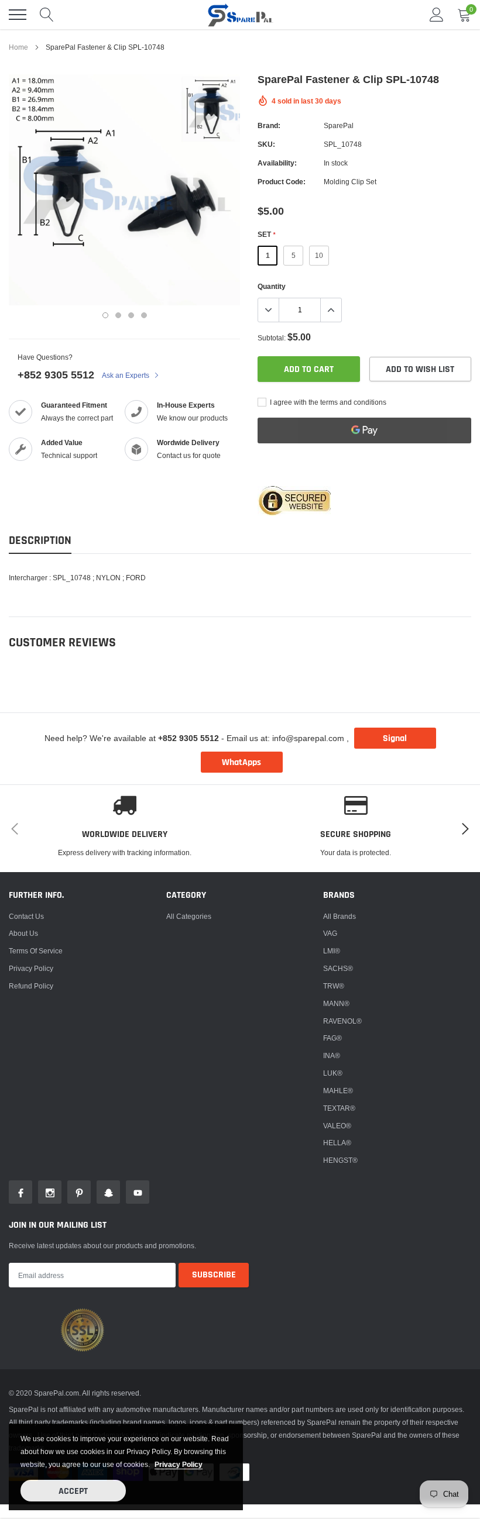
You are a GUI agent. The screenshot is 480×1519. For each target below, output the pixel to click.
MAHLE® (338, 1090)
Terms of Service (36, 950)
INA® (331, 1055)
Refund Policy (31, 985)
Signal (395, 738)
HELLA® (337, 1142)
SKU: (266, 144)
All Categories (188, 916)
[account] (437, 14)
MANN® (336, 1003)
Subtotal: (272, 337)
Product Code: (282, 181)
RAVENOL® (342, 1021)
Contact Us (26, 916)
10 (319, 255)
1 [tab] (105, 315)
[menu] (17, 14)
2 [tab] (118, 315)
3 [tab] (131, 315)
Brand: (269, 125)
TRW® (333, 985)
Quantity (272, 286)
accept (73, 1491)
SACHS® (338, 968)
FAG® (332, 1038)
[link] (20, 1192)
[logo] (240, 14)
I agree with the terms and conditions (327, 402)
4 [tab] (144, 315)
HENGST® (340, 1160)
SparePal (339, 125)
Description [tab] (40, 540)
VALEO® (337, 1125)
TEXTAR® (339, 1108)
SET (266, 234)
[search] (47, 14)
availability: (277, 163)
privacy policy (179, 1464)
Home (18, 47)
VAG (330, 933)
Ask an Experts (126, 375)
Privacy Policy (31, 968)
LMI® (331, 950)
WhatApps (241, 762)
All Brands (339, 916)
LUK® (332, 1073)
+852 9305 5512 (56, 374)
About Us (23, 933)
